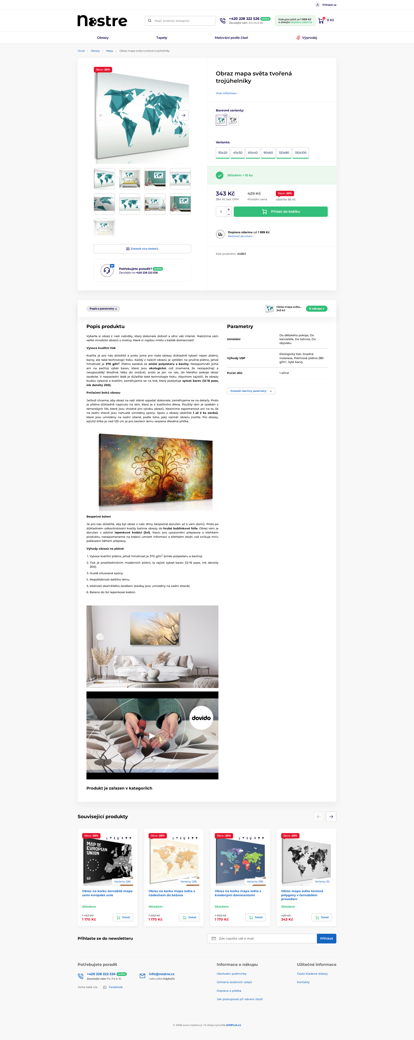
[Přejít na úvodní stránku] (102, 20)
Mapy (109, 50)
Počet (221, 212)
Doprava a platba (229, 990)
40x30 (237, 153)
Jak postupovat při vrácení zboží (240, 999)
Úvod (81, 50)
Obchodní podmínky (231, 973)
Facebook (116, 987)
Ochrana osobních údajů (234, 982)
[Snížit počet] (228, 214)
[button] (183, 115)
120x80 (284, 153)
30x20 (222, 153)
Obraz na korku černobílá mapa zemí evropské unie (107, 893)
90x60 (268, 153)
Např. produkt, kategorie (172, 20)
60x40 (253, 153)
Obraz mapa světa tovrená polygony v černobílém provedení (302, 895)
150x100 (300, 153)
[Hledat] (150, 21)
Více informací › (227, 93)
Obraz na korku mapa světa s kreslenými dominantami (238, 893)
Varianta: (223, 142)
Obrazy (95, 50)
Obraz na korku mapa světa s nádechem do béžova (172, 893)
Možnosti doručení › (241, 236)
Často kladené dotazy (312, 973)
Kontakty (303, 982)
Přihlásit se (329, 4)
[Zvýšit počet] (228, 209)
